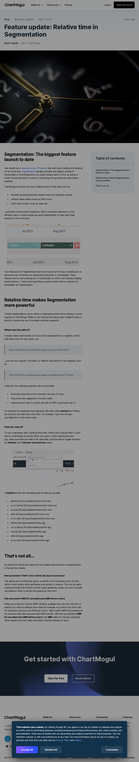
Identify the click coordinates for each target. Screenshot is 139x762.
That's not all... (103, 185)
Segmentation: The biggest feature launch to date (113, 171)
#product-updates (24, 19)
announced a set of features (33, 168)
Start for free (56, 678)
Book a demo (83, 678)
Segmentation (28, 171)
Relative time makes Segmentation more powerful (112, 179)
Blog (6, 19)
